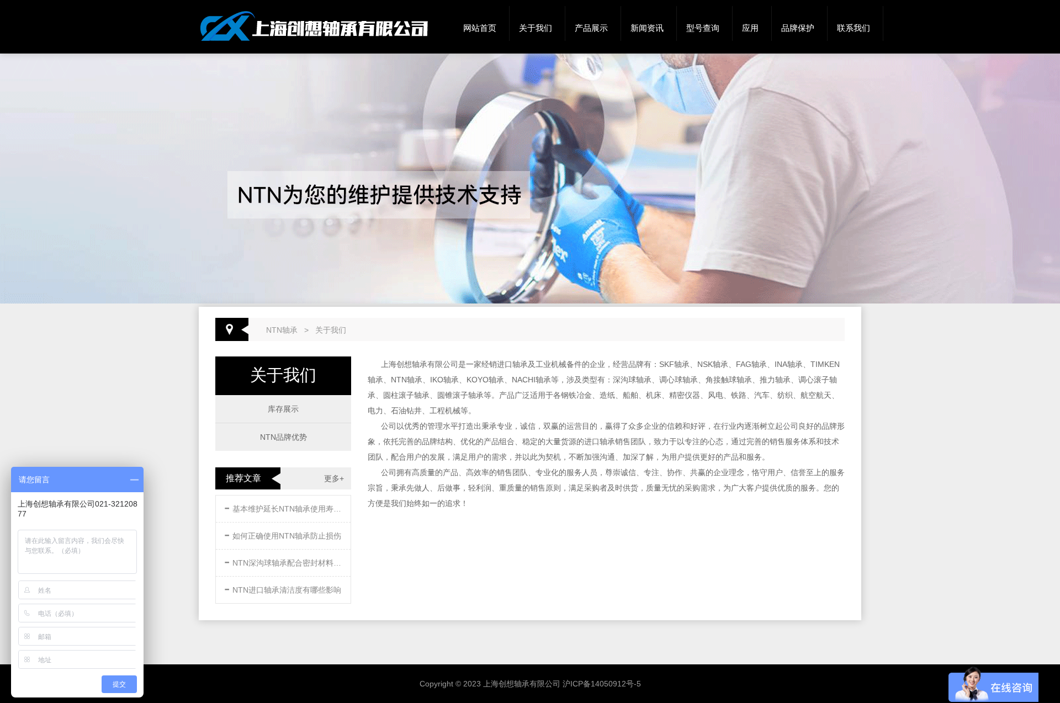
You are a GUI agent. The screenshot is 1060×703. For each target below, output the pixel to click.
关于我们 (535, 28)
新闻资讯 (647, 28)
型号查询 (702, 28)
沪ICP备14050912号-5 (602, 683)
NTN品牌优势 (283, 437)
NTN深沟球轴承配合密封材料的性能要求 (284, 561)
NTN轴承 (282, 330)
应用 (750, 28)
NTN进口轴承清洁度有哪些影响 (282, 588)
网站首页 (479, 28)
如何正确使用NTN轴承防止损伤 (282, 534)
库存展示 (283, 408)
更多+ (334, 478)
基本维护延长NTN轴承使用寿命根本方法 (284, 506)
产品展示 (591, 28)
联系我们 (853, 28)
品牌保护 (797, 28)
